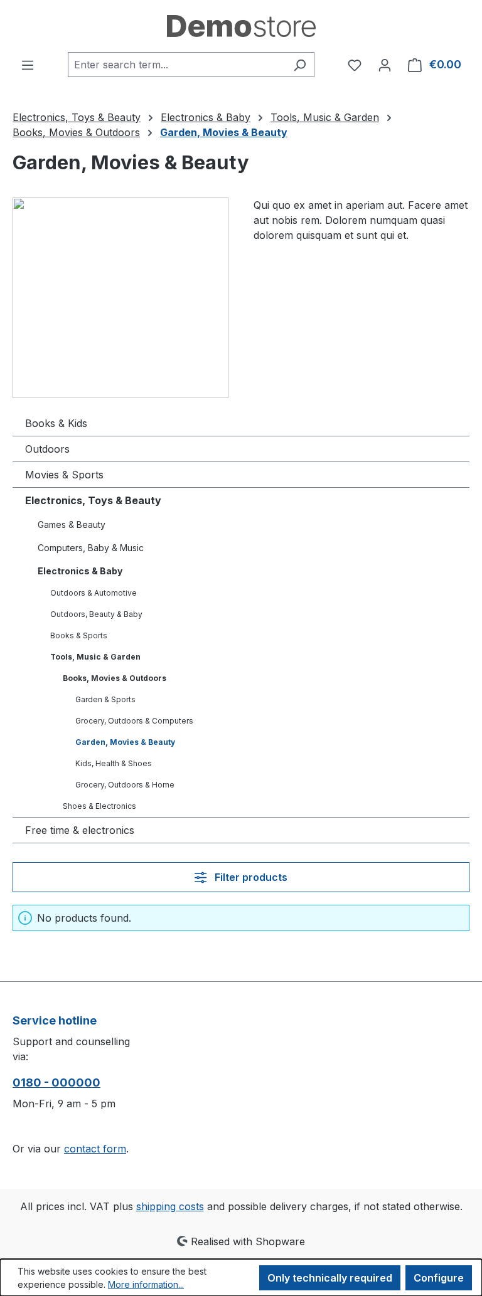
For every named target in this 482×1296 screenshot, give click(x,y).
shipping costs (170, 1206)
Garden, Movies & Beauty (125, 742)
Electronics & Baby (80, 571)
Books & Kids (56, 423)
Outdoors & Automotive (93, 593)
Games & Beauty (71, 524)
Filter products (249, 877)
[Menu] (28, 64)
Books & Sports (78, 635)
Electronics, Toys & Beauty (93, 500)
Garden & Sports (105, 699)
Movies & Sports (64, 474)
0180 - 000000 (56, 1082)
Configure (439, 1278)
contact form (95, 1148)
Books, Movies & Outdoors (114, 678)
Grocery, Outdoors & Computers (134, 720)
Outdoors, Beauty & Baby (96, 614)
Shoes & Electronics (99, 806)
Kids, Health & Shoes (113, 763)
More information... (146, 1284)
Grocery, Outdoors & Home (124, 784)
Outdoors (47, 449)
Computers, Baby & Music (91, 547)
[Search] (299, 64)
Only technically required (329, 1278)
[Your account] (385, 64)
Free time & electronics (79, 830)
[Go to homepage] (241, 26)
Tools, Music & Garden (95, 656)
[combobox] (177, 64)
